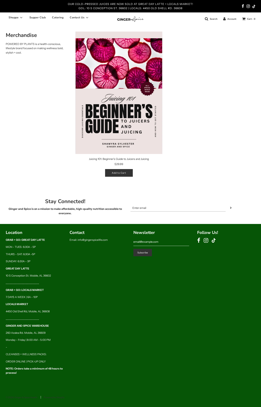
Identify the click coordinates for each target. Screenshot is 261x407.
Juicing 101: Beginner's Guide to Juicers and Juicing (119, 159)
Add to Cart (119, 172)
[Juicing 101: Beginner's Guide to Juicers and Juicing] (118, 93)
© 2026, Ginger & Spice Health (21, 397)
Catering (57, 17)
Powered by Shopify (54, 397)
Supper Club (37, 17)
